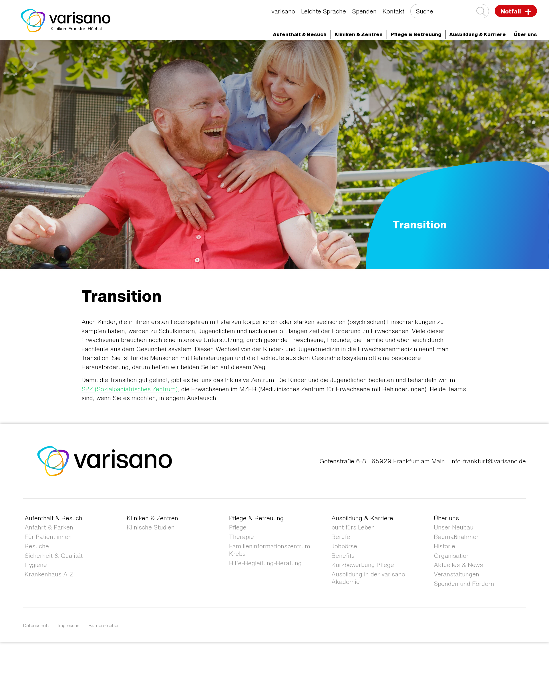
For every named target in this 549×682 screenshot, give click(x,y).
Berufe (340, 537)
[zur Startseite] (104, 461)
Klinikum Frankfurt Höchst (205, 50)
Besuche (37, 546)
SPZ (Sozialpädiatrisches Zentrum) (129, 389)
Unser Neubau (454, 527)
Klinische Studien (151, 527)
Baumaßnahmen (457, 537)
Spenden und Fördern (464, 584)
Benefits (343, 556)
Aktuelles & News (458, 565)
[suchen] (480, 11)
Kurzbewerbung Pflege (362, 565)
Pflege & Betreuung (256, 518)
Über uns (446, 518)
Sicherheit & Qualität (54, 556)
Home (53, 50)
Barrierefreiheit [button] (104, 625)
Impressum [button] (69, 625)
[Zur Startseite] (65, 20)
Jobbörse (344, 546)
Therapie (241, 537)
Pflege (237, 527)
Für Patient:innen (48, 537)
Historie (444, 546)
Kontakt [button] (393, 11)
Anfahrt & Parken (49, 527)
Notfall (511, 11)
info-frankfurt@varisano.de (488, 461)
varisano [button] (283, 11)
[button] (300, 34)
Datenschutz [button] (36, 625)
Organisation (452, 556)
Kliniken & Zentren (268, 50)
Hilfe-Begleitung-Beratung (265, 563)
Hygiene (36, 565)
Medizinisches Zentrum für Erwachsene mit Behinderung (367, 50)
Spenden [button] (364, 11)
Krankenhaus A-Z (49, 574)
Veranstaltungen (456, 574)
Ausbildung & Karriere (362, 518)
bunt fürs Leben (353, 527)
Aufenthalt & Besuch (53, 518)
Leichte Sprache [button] (323, 11)
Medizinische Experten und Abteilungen (117, 50)
